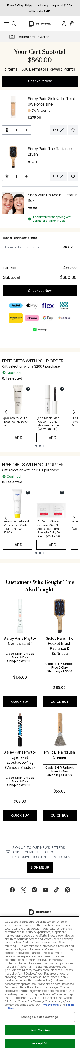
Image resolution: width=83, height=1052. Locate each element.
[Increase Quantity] (26, 130)
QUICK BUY (20, 701)
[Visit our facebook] (12, 889)
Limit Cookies (40, 1030)
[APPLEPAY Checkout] (32, 305)
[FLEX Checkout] (48, 305)
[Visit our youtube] (45, 889)
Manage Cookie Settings (39, 1017)
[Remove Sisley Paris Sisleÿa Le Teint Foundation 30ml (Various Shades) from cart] (7, 130)
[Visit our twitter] (23, 889)
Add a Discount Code (20, 238)
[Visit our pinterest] (67, 889)
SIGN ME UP (39, 867)
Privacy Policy (50, 1005)
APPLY (68, 247)
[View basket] (72, 23)
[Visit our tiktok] (56, 889)
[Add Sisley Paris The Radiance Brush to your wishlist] (73, 176)
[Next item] (74, 412)
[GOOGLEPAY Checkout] (48, 318)
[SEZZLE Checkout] (64, 318)
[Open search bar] (14, 23)
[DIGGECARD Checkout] (64, 305)
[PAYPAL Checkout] (16, 305)
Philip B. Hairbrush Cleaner (59, 755)
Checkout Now (40, 81)
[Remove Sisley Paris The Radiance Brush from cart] (7, 176)
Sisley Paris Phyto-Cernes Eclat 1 (19, 641)
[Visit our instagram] (34, 889)
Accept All (39, 1043)
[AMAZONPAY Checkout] (16, 318)
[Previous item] (5, 412)
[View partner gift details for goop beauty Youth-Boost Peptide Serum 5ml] (28, 389)
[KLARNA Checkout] (32, 318)
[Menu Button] (5, 23)
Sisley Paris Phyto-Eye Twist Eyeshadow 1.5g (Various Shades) (19, 760)
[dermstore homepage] (40, 24)
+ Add (17, 437)
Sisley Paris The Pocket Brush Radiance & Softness (60, 646)
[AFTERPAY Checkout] (40, 329)
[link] (64, 23)
